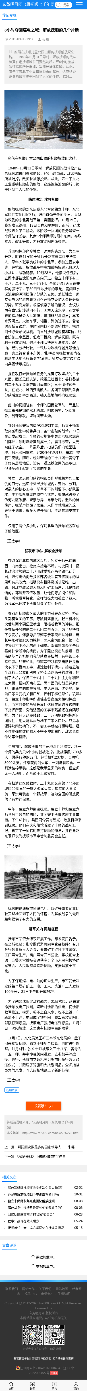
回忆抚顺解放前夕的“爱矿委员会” (31, 1214)
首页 (11, 1388)
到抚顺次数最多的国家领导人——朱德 (46, 1147)
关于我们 (45, 1289)
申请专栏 (47, 1294)
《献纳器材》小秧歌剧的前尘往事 (40, 1156)
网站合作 (28, 1289)
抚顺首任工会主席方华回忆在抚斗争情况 (36, 1228)
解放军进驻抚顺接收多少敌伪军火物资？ (36, 1187)
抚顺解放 (11, 1090)
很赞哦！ (41, 1106)
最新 (32, 1388)
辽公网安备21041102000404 (40, 1368)
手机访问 (64, 1294)
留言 (54, 1388)
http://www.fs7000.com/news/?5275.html (50, 1133)
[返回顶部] (78, 1247)
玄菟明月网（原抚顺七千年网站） (32, 4)
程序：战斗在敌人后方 (23, 1221)
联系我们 (11, 1289)
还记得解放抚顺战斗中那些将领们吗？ (34, 1194)
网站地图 (62, 1289)
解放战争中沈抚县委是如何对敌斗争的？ (36, 1207)
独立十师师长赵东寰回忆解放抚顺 (31, 1201)
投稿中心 (30, 1294)
